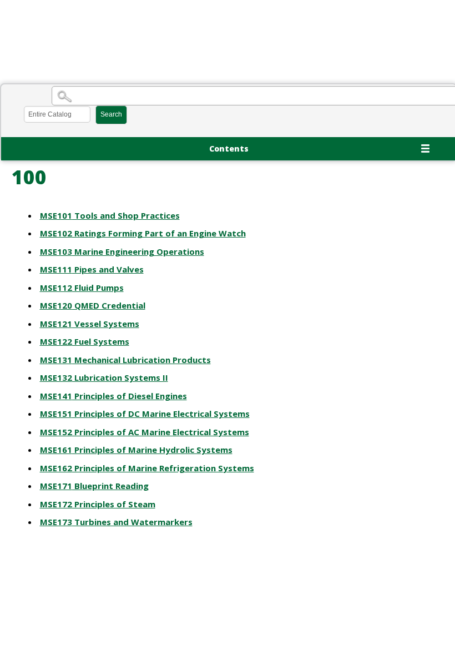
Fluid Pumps (82, 287)
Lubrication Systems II (104, 377)
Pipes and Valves (92, 269)
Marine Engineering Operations (122, 251)
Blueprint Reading (94, 485)
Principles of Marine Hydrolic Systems (136, 449)
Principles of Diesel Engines (113, 395)
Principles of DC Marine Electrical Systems (145, 413)
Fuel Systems (84, 341)
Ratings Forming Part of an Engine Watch (143, 233)
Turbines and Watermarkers (116, 521)
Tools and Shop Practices (110, 215)
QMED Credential (92, 305)
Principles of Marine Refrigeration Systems (147, 467)
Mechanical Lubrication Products (125, 359)
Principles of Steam (97, 504)
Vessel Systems (89, 323)
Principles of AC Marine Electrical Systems (144, 431)
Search (111, 114)
